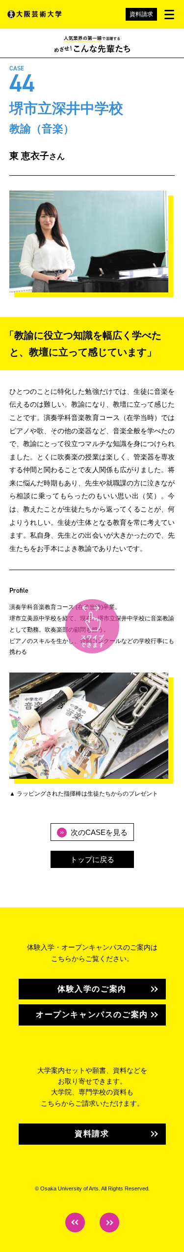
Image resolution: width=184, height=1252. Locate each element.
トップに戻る (92, 859)
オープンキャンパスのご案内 (92, 1014)
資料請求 (141, 14)
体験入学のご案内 (92, 989)
